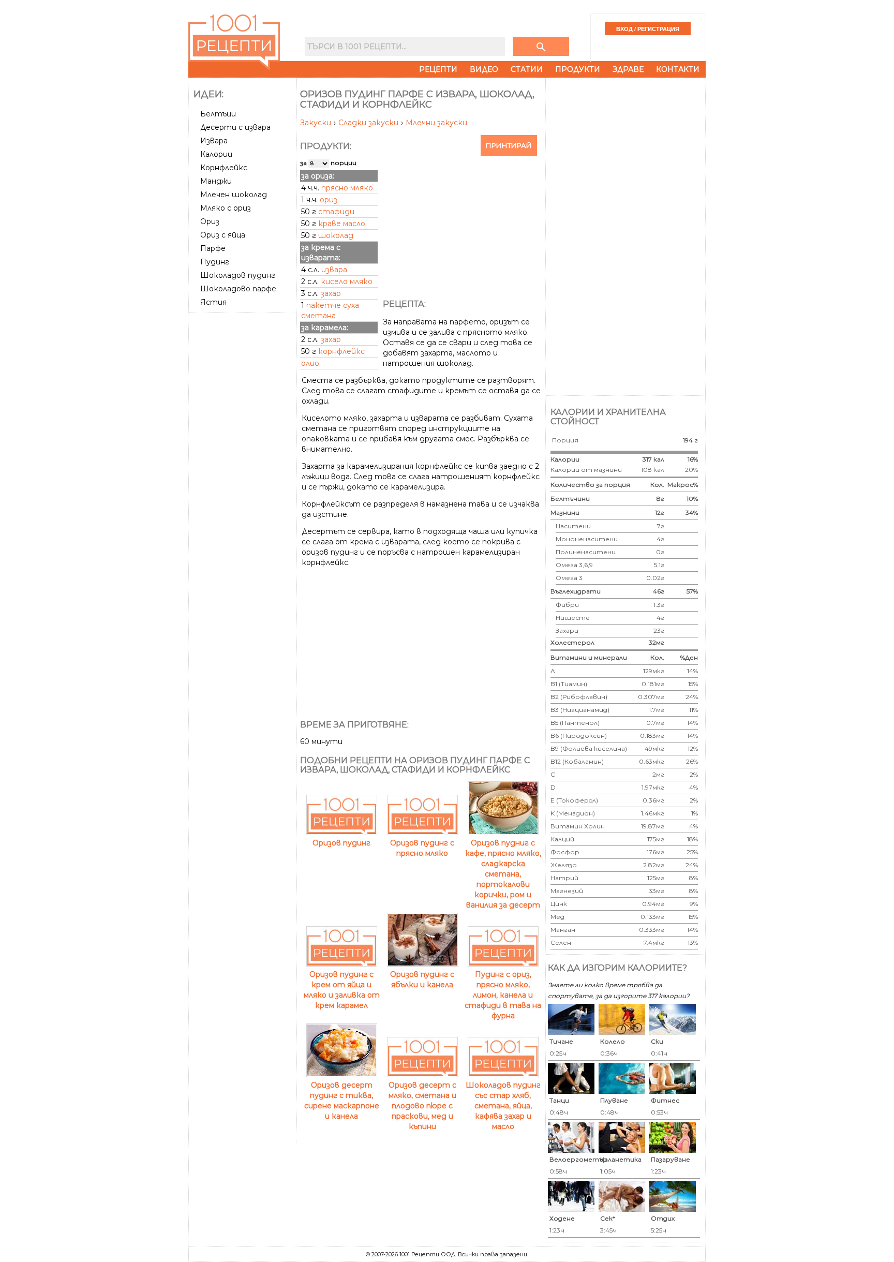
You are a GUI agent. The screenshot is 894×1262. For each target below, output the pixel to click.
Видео (484, 69)
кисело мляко (347, 281)
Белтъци (218, 113)
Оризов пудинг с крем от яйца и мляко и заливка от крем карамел (342, 990)
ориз (328, 199)
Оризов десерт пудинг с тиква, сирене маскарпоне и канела (341, 1100)
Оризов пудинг (341, 843)
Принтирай (509, 145)
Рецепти (438, 69)
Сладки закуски (369, 122)
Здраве (628, 69)
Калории (216, 154)
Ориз (209, 221)
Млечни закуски (436, 122)
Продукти (577, 69)
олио (310, 363)
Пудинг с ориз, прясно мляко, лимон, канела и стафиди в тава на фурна (503, 995)
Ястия (213, 302)
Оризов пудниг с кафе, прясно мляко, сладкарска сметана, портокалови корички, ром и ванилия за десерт (503, 874)
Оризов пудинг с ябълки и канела (422, 979)
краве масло (341, 223)
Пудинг (214, 261)
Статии (527, 69)
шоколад (335, 235)
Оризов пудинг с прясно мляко (422, 848)
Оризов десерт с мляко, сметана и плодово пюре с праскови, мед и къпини (422, 1105)
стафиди (336, 211)
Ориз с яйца (222, 235)
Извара (214, 140)
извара (334, 269)
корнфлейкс (341, 351)
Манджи (216, 181)
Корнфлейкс (223, 167)
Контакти (677, 69)
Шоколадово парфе (238, 288)
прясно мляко (347, 187)
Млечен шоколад (233, 194)
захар (331, 293)
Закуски (316, 122)
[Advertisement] (243, 471)
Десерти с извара (235, 127)
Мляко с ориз (225, 208)
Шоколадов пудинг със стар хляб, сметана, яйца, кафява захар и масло (503, 1105)
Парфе (213, 248)
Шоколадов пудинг (237, 275)
